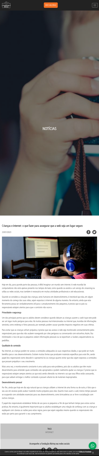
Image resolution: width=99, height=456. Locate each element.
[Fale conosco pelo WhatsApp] (92, 446)
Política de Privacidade (85, 452)
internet (49, 432)
